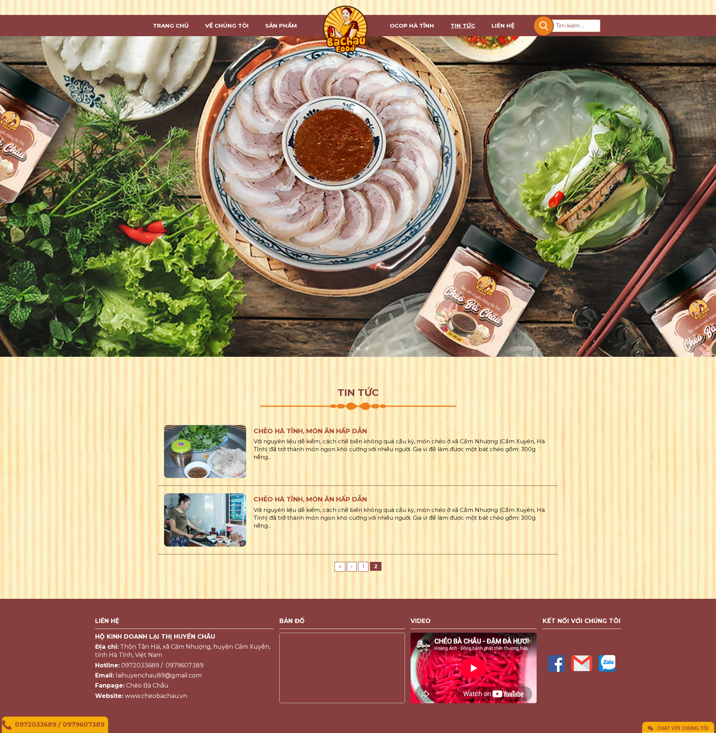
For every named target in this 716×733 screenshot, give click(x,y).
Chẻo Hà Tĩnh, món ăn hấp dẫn (310, 431)
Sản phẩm (281, 25)
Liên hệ (503, 25)
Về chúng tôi (227, 25)
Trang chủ (171, 25)
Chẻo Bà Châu (147, 685)
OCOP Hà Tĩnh (412, 25)
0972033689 (35, 724)
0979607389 (83, 724)
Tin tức (462, 25)
